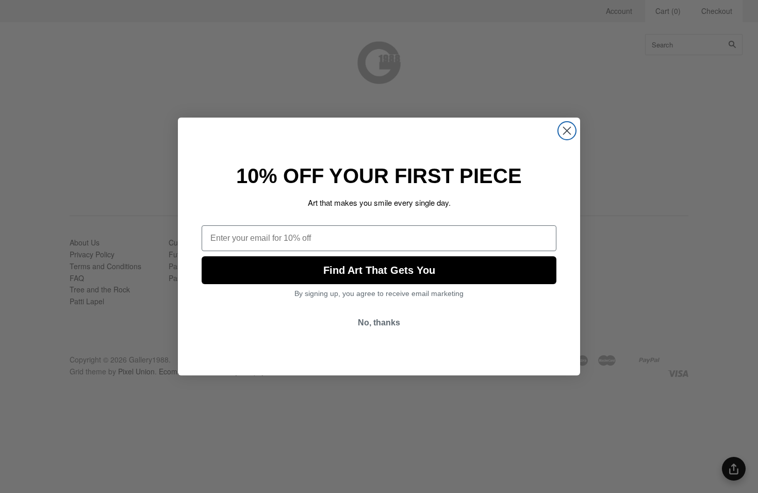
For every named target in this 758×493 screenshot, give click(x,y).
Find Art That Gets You (379, 270)
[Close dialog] (567, 131)
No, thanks (379, 322)
